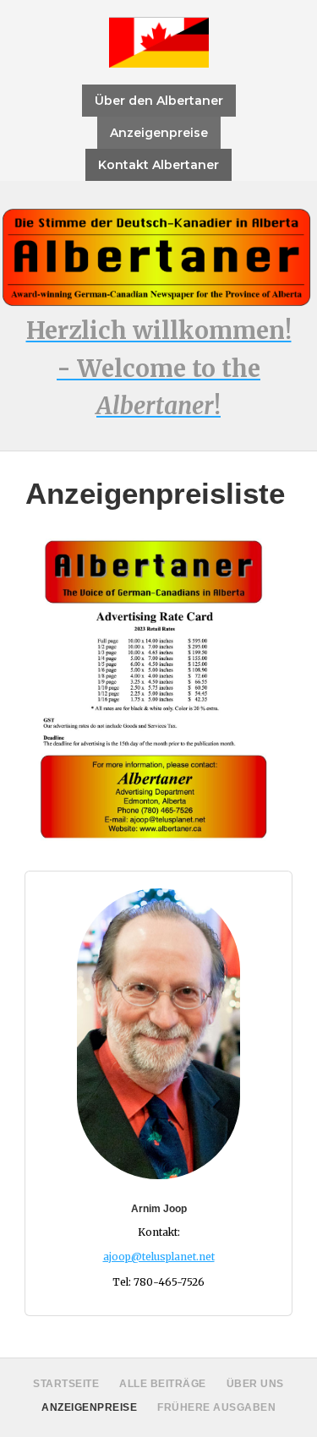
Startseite (66, 1384)
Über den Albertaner (159, 100)
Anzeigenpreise (159, 132)
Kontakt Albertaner (158, 164)
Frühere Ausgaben (216, 1407)
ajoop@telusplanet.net (159, 1256)
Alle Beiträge (162, 1384)
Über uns (255, 1384)
